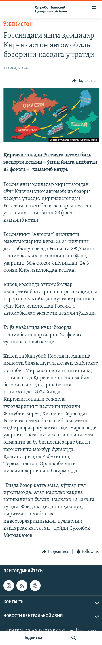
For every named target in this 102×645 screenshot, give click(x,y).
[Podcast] (35, 585)
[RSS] (21, 585)
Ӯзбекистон (18, 24)
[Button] (85, 81)
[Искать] (73, 638)
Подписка (32, 638)
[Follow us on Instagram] (8, 585)
